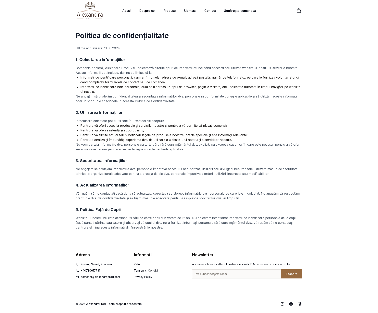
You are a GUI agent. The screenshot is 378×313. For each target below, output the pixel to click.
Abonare (291, 274)
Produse (169, 11)
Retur (137, 264)
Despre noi (147, 11)
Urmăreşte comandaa (240, 11)
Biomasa (190, 11)
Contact (210, 11)
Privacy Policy (143, 276)
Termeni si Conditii (146, 270)
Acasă (127, 11)
